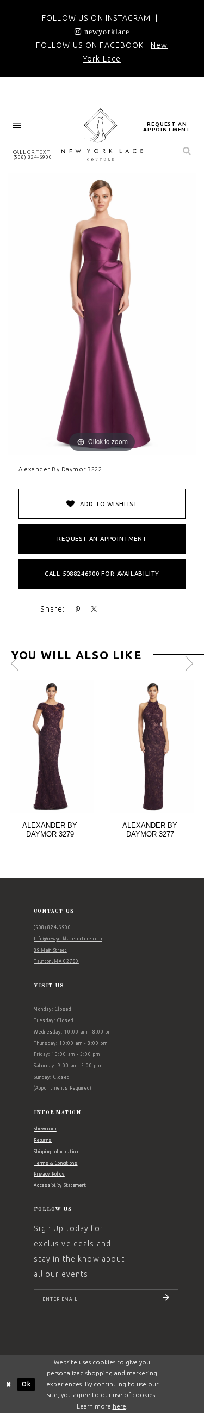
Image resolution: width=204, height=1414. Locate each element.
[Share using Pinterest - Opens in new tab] (78, 609)
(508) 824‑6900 (52, 927)
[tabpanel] (52, 763)
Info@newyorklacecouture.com (68, 939)
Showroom (45, 1129)
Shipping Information (56, 1151)
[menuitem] (17, 126)
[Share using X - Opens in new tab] (94, 609)
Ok (26, 1384)
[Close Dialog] (9, 1384)
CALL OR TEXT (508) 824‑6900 (32, 154)
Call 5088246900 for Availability (102, 573)
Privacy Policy (49, 1174)
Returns (43, 1140)
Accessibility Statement (60, 1185)
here (119, 1406)
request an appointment (167, 126)
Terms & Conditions (55, 1163)
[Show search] (187, 151)
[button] (17, 126)
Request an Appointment (101, 539)
